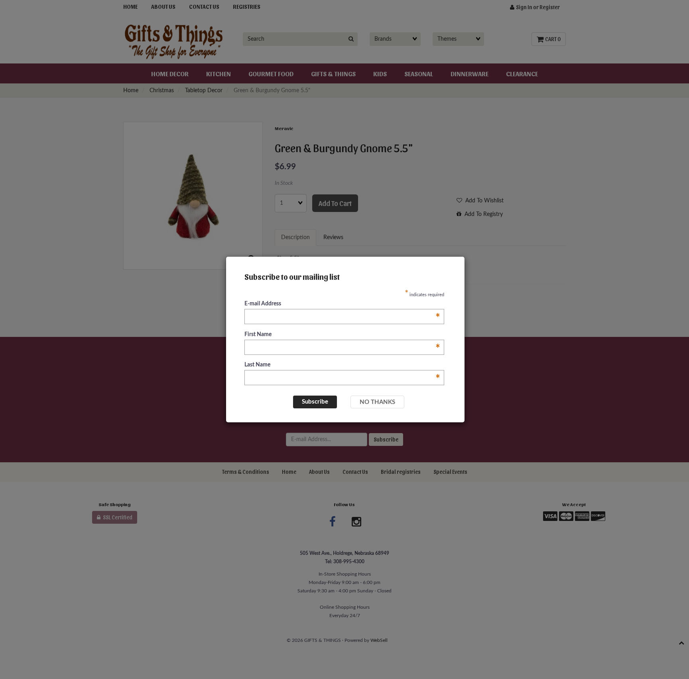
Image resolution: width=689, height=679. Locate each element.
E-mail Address (342, 304)
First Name (342, 335)
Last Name (342, 365)
